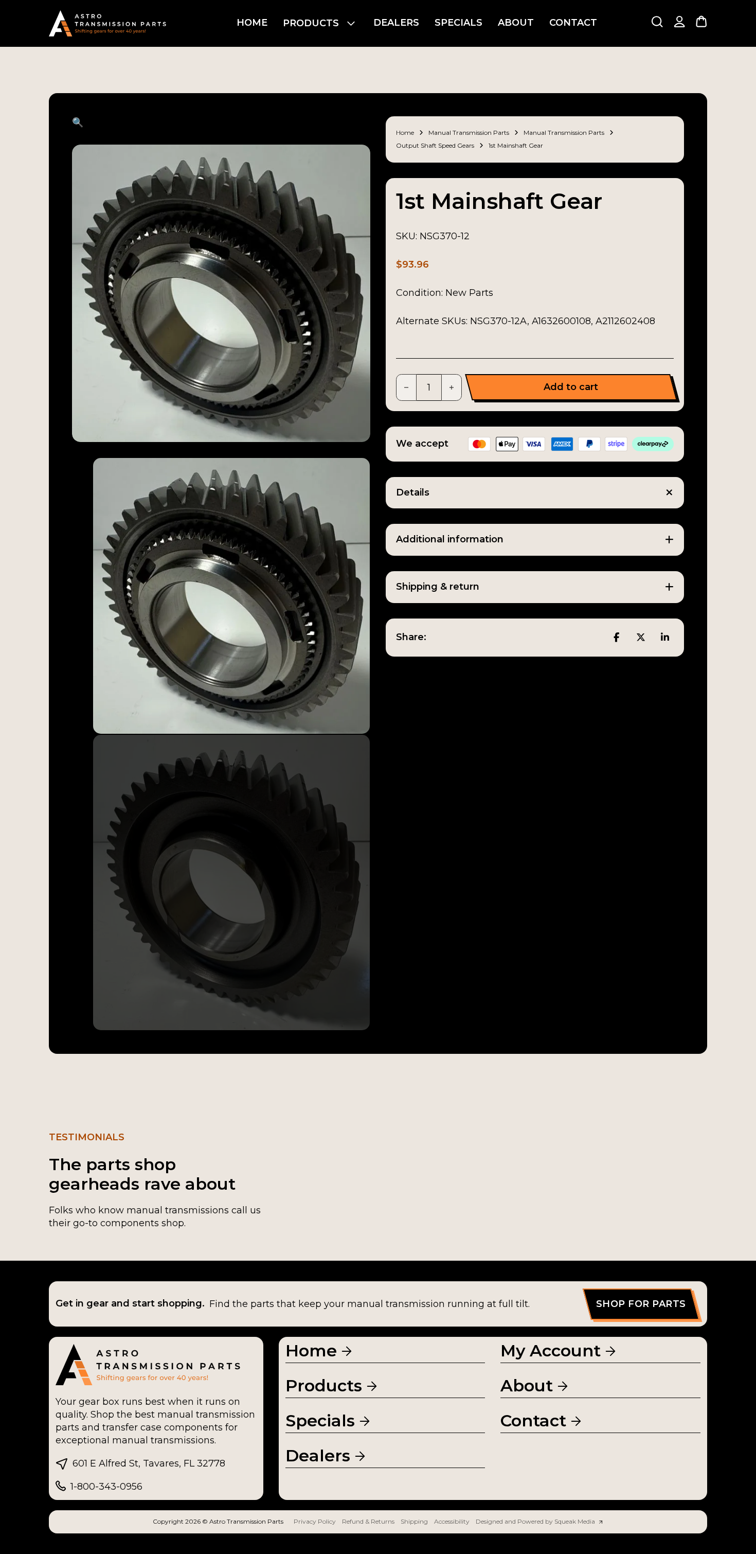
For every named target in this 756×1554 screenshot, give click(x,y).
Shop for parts (641, 1304)
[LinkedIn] (665, 637)
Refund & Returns (368, 1521)
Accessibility (452, 1521)
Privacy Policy (315, 1521)
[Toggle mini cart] (701, 21)
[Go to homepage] (108, 23)
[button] (221, 122)
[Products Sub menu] (351, 23)
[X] (641, 637)
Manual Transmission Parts (468, 132)
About (516, 22)
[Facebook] (616, 637)
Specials (458, 22)
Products (311, 23)
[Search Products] (657, 21)
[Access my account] (679, 23)
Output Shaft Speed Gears (435, 145)
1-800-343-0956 (106, 1486)
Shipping (414, 1521)
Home (252, 22)
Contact (573, 22)
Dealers (396, 22)
